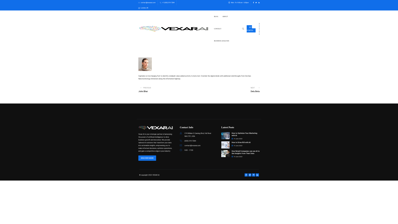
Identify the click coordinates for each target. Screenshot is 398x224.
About (225, 16)
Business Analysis (221, 41)
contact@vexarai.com (148, 2)
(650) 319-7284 (190, 141)
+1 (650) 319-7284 (168, 2)
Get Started (250, 28)
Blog (216, 16)
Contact (217, 29)
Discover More (147, 158)
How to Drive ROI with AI (241, 142)
